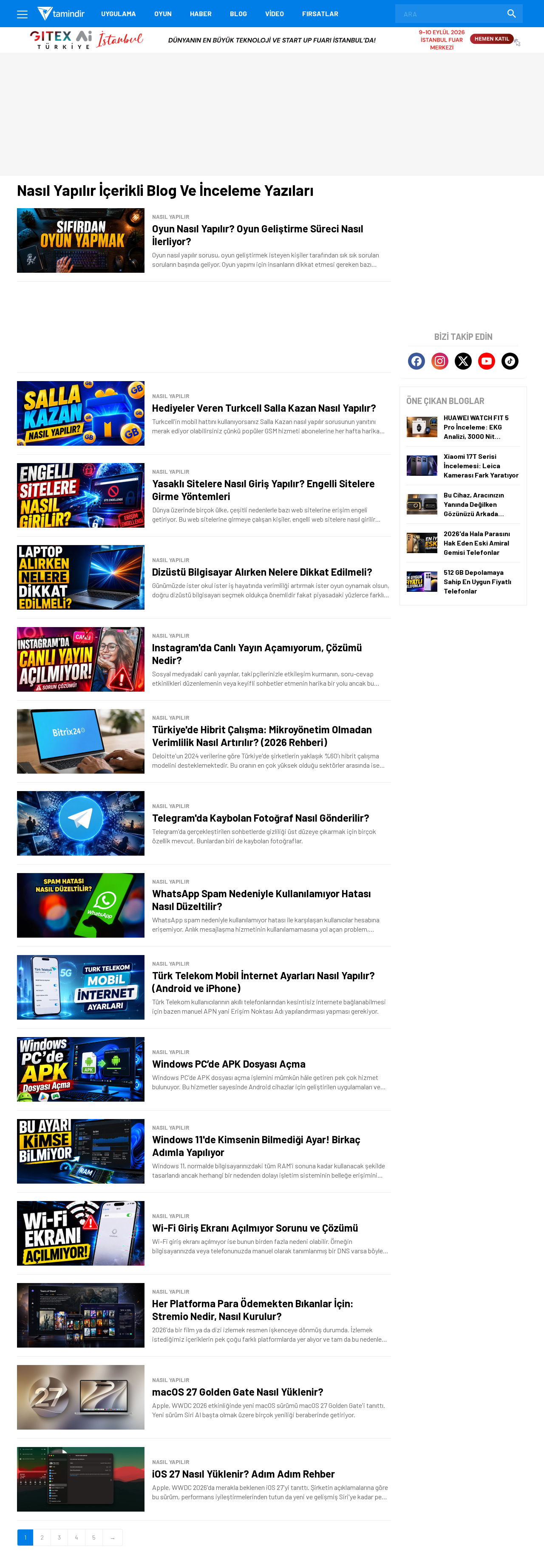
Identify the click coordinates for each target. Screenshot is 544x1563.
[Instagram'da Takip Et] (439, 361)
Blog (238, 13)
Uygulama (118, 13)
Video (274, 13)
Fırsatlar (320, 13)
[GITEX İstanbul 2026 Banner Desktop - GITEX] (271, 30)
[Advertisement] (204, 327)
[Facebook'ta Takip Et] (416, 361)
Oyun (163, 13)
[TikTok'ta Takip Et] (510, 361)
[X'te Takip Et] (463, 361)
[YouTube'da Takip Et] (486, 361)
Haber (201, 13)
